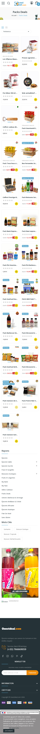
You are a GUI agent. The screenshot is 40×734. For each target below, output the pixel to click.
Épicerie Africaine (8, 505)
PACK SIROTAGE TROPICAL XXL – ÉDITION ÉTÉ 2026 (29, 299)
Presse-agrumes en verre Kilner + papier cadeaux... (29, 58)
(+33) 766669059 (16, 649)
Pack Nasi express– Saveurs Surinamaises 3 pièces (29, 231)
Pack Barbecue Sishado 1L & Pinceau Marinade (10, 333)
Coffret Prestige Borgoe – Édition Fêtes (10, 197)
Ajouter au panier (16, 65)
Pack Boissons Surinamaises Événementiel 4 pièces (29, 197)
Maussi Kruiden (8, 56)
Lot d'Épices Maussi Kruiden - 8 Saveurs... (10, 59)
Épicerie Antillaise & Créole (11, 501)
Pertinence (16, 31)
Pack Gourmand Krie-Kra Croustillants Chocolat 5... (29, 128)
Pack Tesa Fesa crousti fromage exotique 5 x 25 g (10, 163)
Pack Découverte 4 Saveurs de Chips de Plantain (29, 367)
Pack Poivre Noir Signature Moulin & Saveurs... (29, 401)
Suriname (7, 529)
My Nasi (4, 486)
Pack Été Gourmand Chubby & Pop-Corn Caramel (10, 265)
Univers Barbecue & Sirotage (12, 498)
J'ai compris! (9, 731)
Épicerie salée (7, 462)
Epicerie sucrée (7, 466)
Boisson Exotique (22, 529)
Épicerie (4, 458)
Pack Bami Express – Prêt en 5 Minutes (10, 231)
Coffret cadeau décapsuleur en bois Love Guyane (10, 127)
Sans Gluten (6, 517)
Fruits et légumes (8, 478)
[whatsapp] (12, 656)
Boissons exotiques (9, 474)
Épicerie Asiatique (8, 509)
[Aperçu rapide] (10, 45)
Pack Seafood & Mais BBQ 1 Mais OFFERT (10, 367)
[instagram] (7, 656)
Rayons (5, 451)
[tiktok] (21, 656)
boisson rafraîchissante (12, 539)
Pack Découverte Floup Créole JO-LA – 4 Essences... (29, 333)
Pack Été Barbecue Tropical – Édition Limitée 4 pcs (29, 265)
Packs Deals (6, 494)
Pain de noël (6, 513)
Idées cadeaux (7, 490)
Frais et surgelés (8, 470)
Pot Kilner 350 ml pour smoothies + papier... (10, 93)
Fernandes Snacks (28, 125)
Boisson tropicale (10, 534)
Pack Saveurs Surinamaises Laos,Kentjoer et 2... (10, 435)
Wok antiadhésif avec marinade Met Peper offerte (29, 93)
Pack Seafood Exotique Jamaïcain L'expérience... (10, 299)
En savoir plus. (14, 728)
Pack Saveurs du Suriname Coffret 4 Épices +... (10, 401)
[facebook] (3, 656)
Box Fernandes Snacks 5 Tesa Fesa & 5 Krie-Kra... (29, 163)
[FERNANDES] (20, 573)
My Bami (5, 482)
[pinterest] (17, 656)
